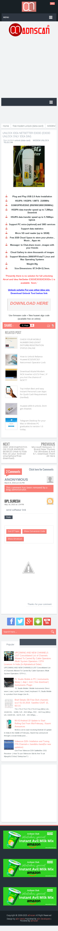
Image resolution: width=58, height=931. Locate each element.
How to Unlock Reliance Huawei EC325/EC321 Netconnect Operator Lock (33, 359)
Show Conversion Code (34, 531)
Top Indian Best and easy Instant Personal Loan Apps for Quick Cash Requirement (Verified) (33, 393)
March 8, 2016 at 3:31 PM (14, 483)
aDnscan (31, 915)
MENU (6, 17)
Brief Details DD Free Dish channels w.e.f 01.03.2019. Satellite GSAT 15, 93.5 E (32, 703)
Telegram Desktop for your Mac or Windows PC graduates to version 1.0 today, (33, 425)
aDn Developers (43, 918)
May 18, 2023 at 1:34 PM (14, 504)
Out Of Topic (13, 531)
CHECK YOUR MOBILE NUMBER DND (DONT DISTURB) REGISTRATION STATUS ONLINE (32, 344)
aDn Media (20, 918)
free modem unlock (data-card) (17, 140)
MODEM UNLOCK (41, 140)
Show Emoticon (15, 538)
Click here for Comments (41, 469)
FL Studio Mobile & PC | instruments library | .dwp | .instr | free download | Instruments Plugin (32, 682)
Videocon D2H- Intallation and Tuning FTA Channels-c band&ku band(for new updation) (33, 744)
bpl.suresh (12, 501)
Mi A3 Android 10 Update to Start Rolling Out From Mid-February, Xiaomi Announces (33, 723)
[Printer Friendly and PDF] (50, 326)
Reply (8, 517)
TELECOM (8, 142)
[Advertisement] (29, 67)
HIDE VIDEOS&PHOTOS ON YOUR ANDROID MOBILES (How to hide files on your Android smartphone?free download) (15, 452)
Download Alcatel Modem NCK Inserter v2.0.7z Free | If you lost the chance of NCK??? (33, 376)
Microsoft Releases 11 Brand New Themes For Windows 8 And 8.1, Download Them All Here (43, 451)
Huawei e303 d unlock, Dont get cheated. (33, 407)
